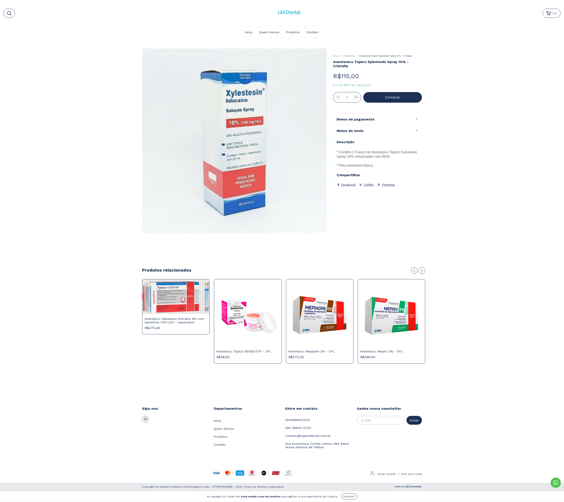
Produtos (293, 32)
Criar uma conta (411, 474)
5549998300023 (297, 420)
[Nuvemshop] (408, 487)
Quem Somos (269, 32)
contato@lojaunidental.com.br (308, 435)
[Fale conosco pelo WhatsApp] (556, 483)
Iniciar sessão (387, 474)
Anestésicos (348, 56)
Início (248, 32)
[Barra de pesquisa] (9, 13)
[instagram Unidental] (145, 419)
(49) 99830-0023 (298, 428)
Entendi (349, 496)
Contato (312, 32)
